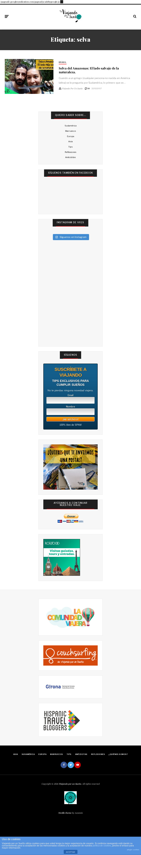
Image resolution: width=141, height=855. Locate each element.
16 (88, 88)
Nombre (70, 406)
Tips (70, 147)
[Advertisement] (61, 1)
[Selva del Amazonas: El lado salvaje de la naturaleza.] (29, 76)
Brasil (63, 62)
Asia (70, 141)
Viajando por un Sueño (70, 783)
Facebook (64, 765)
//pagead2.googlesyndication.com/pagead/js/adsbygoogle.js (30, 1)
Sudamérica (71, 125)
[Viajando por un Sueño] (70, 15)
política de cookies (102, 845)
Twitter (71, 765)
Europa (70, 136)
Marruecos (70, 131)
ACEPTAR (70, 852)
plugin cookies (133, 850)
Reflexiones (70, 152)
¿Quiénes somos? (118, 754)
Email (70, 395)
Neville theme (64, 812)
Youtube (77, 765)
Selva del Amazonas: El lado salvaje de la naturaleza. (89, 70)
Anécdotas (70, 157)
